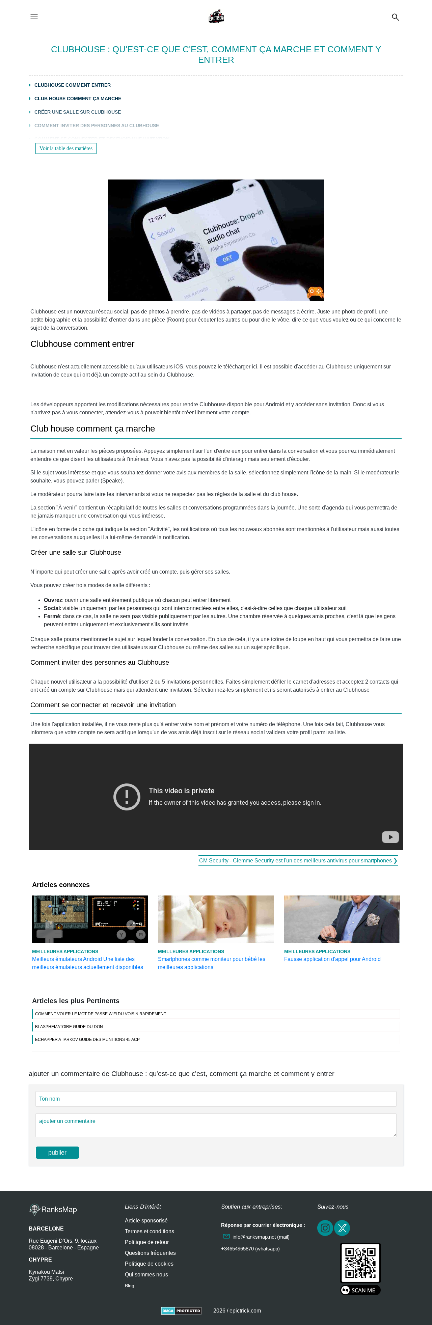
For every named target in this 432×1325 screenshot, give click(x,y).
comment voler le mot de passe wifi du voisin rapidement (100, 1014)
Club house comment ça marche (77, 98)
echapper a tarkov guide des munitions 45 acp (87, 1039)
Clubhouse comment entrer (72, 85)
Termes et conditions (149, 1231)
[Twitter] (342, 1235)
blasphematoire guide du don (69, 1026)
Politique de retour (147, 1242)
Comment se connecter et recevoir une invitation (101, 139)
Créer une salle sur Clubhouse (77, 112)
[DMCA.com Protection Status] (181, 1311)
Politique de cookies (149, 1264)
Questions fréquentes (150, 1253)
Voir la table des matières (65, 148)
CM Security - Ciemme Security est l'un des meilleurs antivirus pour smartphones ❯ (298, 860)
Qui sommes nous (146, 1274)
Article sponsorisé (146, 1220)
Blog (129, 1285)
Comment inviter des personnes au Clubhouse (96, 125)
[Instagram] (325, 1235)
